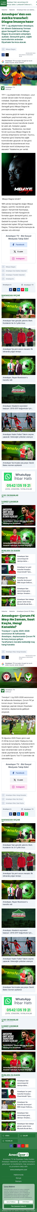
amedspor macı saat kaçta (15, 803)
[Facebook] (11, 1145)
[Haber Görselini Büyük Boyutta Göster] (18, 75)
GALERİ (25, 1135)
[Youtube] (22, 1145)
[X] (15, 1145)
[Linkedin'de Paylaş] (18, 289)
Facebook (20, 245)
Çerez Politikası (11, 1202)
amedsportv (10, 279)
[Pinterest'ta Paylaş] (22, 289)
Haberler (4, 10)
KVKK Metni (26, 1202)
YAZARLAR (8, 1141)
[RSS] (26, 1145)
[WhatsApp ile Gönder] (26, 289)
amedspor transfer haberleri (15, 275)
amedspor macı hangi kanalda (16, 652)
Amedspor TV (10, 88)
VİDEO (7, 1135)
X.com (20, 252)
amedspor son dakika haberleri (16, 271)
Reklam (18, 1181)
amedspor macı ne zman (14, 799)
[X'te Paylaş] (7, 54)
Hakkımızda (18, 1175)
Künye (18, 1178)
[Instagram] (19, 1145)
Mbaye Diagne (10, 49)
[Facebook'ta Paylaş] (3, 54)
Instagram (20, 258)
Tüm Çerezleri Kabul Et (18, 1206)
